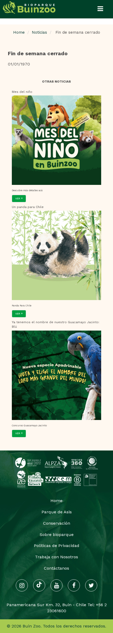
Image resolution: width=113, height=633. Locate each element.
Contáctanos (56, 568)
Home (19, 32)
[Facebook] (74, 585)
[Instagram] (22, 585)
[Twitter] (91, 585)
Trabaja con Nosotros (56, 556)
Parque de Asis (57, 511)
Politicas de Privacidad (56, 545)
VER (18, 198)
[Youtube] (56, 585)
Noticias (39, 32)
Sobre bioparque (57, 534)
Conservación (56, 523)
